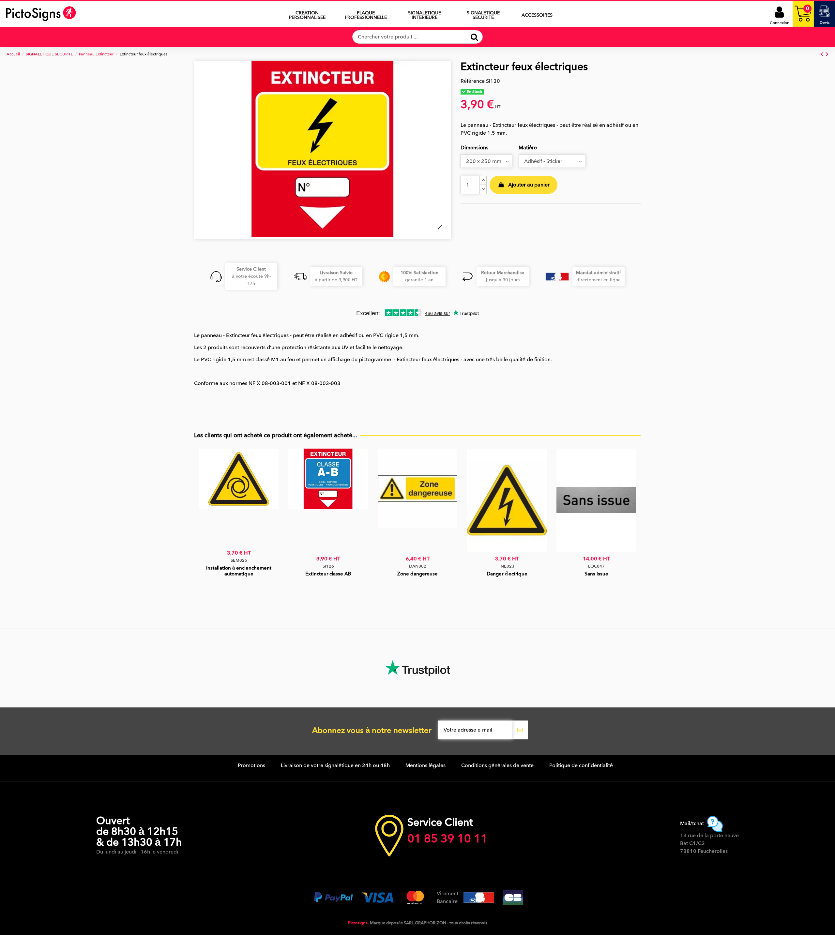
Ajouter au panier (529, 185)
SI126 (328, 566)
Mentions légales (425, 765)
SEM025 (239, 560)
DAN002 (417, 566)
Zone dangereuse (417, 574)
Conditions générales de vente (497, 765)
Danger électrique (507, 574)
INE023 (506, 566)
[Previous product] (823, 54)
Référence (473, 81)
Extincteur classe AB (328, 574)
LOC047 (596, 566)
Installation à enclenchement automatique (238, 571)
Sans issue (596, 574)
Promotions (251, 765)
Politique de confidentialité (581, 765)
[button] (424, 14)
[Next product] (827, 54)
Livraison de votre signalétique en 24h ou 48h (335, 765)
